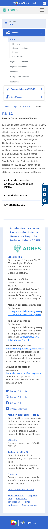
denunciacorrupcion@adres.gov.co (23, 373)
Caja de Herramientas (20, 48)
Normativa (16, 44)
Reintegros (14, 82)
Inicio (6, 106)
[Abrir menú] (42, 10)
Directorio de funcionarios (21, 489)
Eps (15, 106)
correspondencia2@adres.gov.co (24, 314)
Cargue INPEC (18, 56)
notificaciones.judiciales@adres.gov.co (25, 348)
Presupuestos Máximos (19, 77)
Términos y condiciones (17, 500)
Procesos (27, 106)
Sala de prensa (29, 505)
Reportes (15, 52)
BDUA (12, 39)
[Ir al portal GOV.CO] (28, 525)
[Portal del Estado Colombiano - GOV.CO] (21, 3)
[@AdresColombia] (8, 391)
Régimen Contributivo (18, 62)
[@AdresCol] (8, 403)
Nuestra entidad (16, 495)
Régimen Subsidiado (18, 67)
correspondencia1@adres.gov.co (24, 311)
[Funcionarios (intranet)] (34, 3)
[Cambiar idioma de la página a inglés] (44, 3)
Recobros (13, 72)
